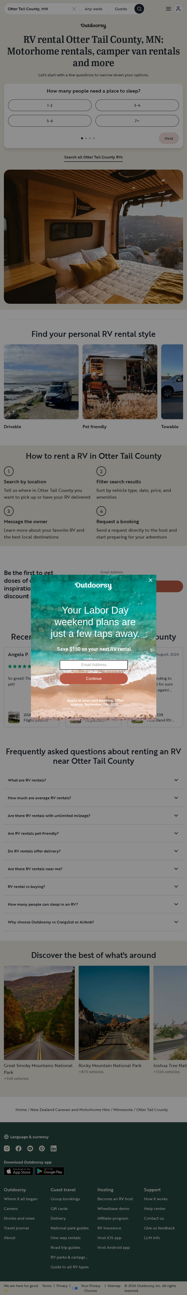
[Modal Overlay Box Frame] (93, 648)
